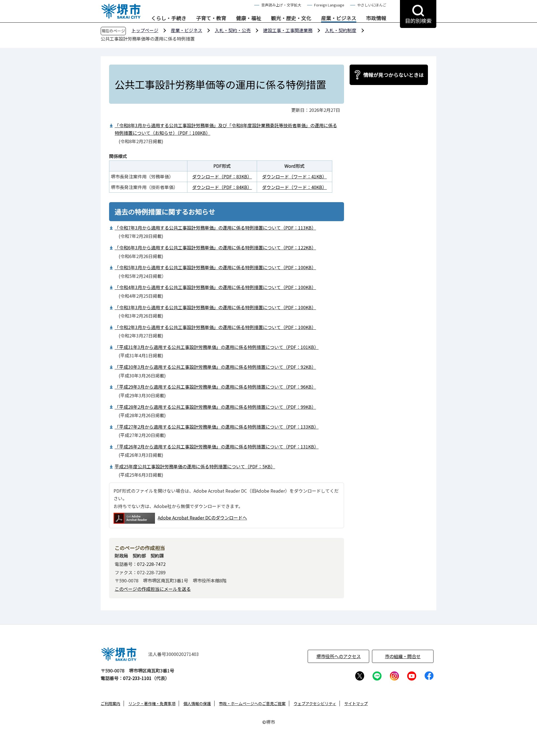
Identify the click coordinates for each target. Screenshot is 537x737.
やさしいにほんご (371, 5)
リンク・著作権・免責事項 (151, 703)
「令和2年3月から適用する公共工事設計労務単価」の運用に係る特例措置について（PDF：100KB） (215, 327)
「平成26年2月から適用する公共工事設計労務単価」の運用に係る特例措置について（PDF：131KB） (217, 446)
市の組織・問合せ (403, 656)
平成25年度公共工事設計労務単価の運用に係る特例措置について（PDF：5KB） (195, 466)
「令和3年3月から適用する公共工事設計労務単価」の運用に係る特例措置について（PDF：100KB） (215, 307)
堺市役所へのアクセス (338, 656)
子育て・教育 (211, 18)
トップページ (144, 30)
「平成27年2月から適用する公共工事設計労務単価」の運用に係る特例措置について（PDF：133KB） (217, 426)
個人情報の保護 (197, 703)
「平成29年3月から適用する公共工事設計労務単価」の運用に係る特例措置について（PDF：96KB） (215, 386)
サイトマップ (356, 703)
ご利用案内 (110, 703)
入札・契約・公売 (233, 30)
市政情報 (376, 18)
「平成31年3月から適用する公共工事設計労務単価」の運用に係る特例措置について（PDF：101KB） (217, 347)
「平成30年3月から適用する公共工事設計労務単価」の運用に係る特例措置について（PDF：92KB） (215, 366)
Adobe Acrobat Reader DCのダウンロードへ (202, 517)
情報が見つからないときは (393, 74)
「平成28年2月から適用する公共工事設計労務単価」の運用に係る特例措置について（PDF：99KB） (215, 406)
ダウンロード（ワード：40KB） (294, 187)
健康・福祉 (248, 18)
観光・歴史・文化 (291, 18)
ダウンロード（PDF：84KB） (222, 187)
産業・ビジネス (338, 18)
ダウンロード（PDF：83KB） (222, 176)
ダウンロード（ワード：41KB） (294, 176)
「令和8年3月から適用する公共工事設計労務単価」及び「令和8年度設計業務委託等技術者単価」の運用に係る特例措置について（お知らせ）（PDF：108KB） (226, 129)
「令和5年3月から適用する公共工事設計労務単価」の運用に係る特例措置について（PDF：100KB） (215, 267)
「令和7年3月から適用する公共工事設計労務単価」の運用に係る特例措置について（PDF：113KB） (215, 227)
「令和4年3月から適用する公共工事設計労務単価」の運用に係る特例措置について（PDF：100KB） (215, 287)
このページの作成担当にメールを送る (153, 588)
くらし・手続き (168, 18)
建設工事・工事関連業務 (287, 30)
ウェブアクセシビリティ (315, 703)
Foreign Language (329, 5)
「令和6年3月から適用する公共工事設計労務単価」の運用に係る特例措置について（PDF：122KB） (215, 247)
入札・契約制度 (340, 30)
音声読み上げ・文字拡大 (281, 5)
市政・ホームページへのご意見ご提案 (252, 703)
